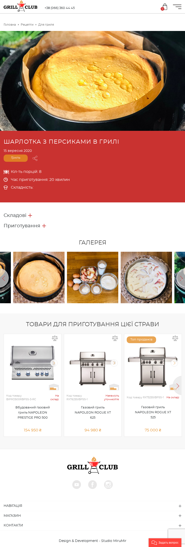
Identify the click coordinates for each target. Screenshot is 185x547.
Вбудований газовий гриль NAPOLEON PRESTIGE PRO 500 (32, 412)
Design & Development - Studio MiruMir (92, 541)
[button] (165, 542)
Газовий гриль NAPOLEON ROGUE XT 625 (93, 412)
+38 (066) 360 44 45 (60, 8)
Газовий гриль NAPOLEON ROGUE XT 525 (153, 412)
